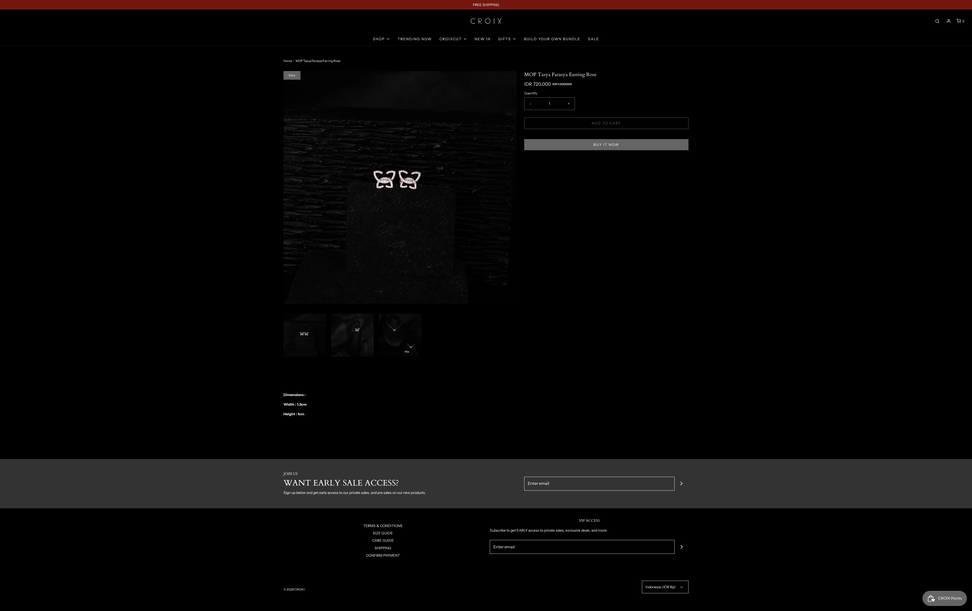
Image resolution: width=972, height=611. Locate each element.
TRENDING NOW (415, 39)
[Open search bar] (937, 21)
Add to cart (606, 123)
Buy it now (606, 144)
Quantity (530, 93)
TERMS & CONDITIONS (382, 525)
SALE (593, 39)
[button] (305, 335)
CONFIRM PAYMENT (383, 555)
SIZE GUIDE (383, 533)
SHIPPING (383, 548)
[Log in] (949, 21)
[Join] (681, 484)
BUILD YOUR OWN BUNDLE (552, 39)
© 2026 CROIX (294, 589)
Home (288, 61)
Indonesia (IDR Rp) (660, 587)
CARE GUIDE (383, 540)
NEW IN (483, 39)
